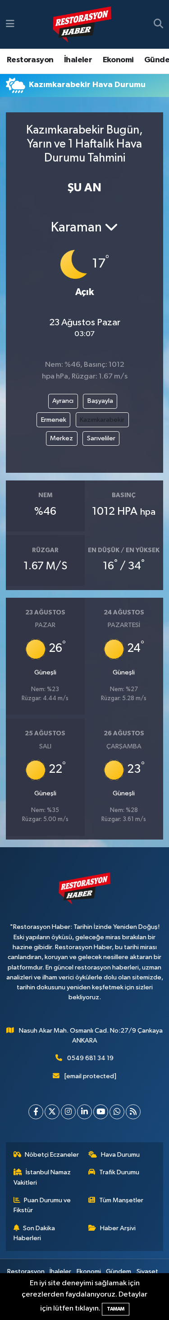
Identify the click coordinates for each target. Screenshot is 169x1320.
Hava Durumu (120, 1154)
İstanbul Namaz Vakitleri (42, 1177)
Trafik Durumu (119, 1172)
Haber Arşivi (118, 1228)
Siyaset (147, 1271)
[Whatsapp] (117, 1111)
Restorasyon (30, 60)
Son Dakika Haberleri (34, 1233)
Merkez (61, 438)
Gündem (118, 1271)
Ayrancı (62, 400)
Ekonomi (118, 60)
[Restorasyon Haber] (82, 24)
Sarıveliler (101, 438)
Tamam (115, 1308)
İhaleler (78, 60)
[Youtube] (100, 1111)
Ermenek (53, 419)
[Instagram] (68, 1111)
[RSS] (133, 1111)
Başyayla (100, 400)
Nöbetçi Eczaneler (52, 1154)
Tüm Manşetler (121, 1200)
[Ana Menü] (10, 24)
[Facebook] (35, 1111)
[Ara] (158, 24)
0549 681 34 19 (90, 1058)
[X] (52, 1111)
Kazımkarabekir (102, 419)
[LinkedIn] (84, 1111)
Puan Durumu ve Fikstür (42, 1205)
